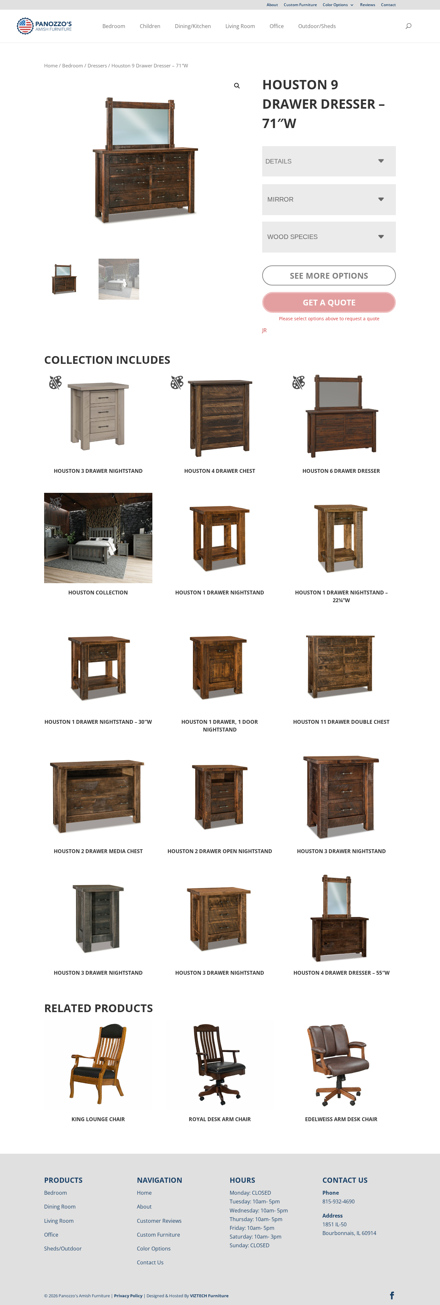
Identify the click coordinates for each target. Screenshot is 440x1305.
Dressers (97, 65)
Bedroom (113, 26)
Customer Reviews (159, 1220)
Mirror (280, 199)
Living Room (240, 26)
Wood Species (292, 236)
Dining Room (60, 1206)
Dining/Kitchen (193, 26)
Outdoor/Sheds (317, 26)
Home (51, 65)
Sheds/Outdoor (63, 1248)
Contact (388, 5)
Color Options (335, 5)
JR (264, 330)
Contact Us (150, 1262)
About (272, 5)
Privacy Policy (128, 1296)
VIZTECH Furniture (209, 1296)
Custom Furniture (300, 5)
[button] (237, 86)
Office (277, 26)
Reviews (367, 5)
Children (150, 26)
